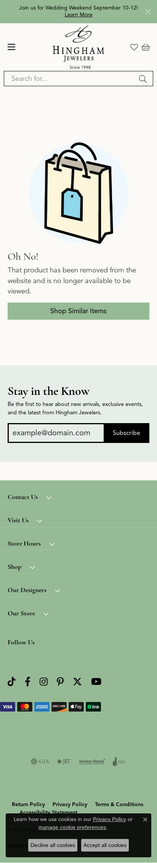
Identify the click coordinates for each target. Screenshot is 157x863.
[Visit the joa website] (119, 761)
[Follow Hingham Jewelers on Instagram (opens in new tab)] (44, 682)
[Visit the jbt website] (64, 761)
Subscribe (126, 433)
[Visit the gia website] (40, 761)
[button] (134, 47)
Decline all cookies (52, 845)
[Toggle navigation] (11, 47)
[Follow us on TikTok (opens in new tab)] (12, 682)
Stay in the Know (49, 391)
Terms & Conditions (119, 804)
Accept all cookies (105, 845)
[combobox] (70, 78)
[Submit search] (144, 78)
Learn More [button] (79, 14)
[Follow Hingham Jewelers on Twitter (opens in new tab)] (77, 682)
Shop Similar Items (78, 311)
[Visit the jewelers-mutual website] (92, 761)
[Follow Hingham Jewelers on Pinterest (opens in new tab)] (60, 682)
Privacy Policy (70, 804)
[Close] (147, 11)
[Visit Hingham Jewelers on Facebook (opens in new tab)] (27, 682)
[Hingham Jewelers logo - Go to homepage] (78, 47)
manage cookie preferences (72, 827)
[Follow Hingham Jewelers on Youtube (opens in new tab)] (96, 682)
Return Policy (28, 804)
